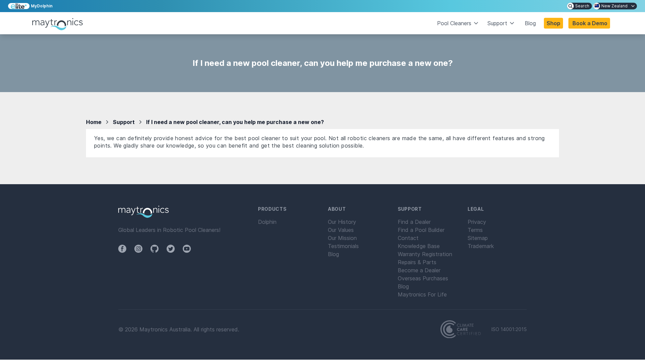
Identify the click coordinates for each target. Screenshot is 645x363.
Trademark (481, 246)
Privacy (477, 221)
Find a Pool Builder (421, 230)
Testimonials (343, 246)
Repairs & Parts (417, 262)
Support (124, 122)
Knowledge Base (419, 246)
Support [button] (497, 23)
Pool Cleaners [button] (454, 23)
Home (93, 122)
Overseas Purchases (423, 278)
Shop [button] (553, 23)
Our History (342, 221)
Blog (530, 23)
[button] (589, 23)
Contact (408, 238)
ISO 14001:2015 (509, 329)
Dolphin (267, 221)
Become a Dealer (419, 270)
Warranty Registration (425, 254)
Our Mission (342, 238)
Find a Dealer (414, 221)
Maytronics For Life (422, 294)
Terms (475, 230)
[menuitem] (579, 6)
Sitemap (478, 238)
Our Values (341, 230)
